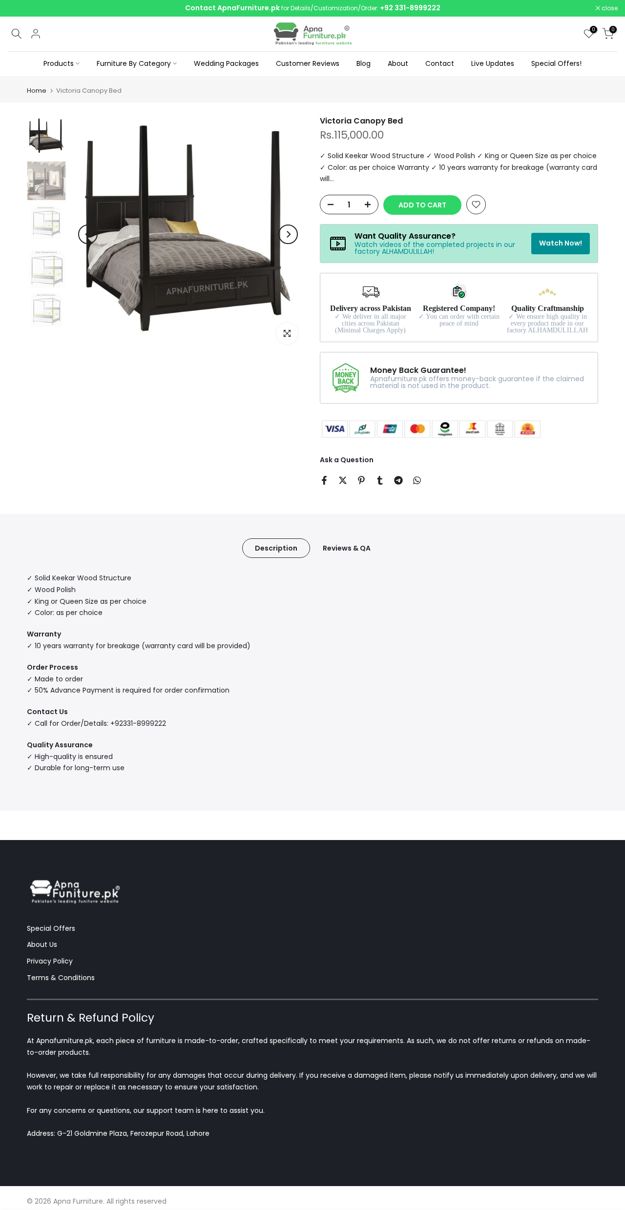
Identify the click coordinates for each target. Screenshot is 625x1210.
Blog (363, 63)
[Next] (288, 234)
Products (58, 63)
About (398, 63)
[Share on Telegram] (398, 480)
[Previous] (88, 234)
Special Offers (51, 928)
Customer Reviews (307, 63)
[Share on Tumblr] (379, 480)
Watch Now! (560, 243)
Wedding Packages (226, 63)
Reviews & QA (347, 548)
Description (276, 548)
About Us (42, 944)
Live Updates (492, 63)
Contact (439, 63)
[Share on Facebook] (324, 480)
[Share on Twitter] (342, 480)
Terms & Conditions (61, 978)
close (20, 8)
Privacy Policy (50, 961)
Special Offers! (556, 63)
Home (36, 90)
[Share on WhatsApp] (417, 480)
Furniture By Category (134, 63)
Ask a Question (347, 460)
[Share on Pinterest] (361, 480)
